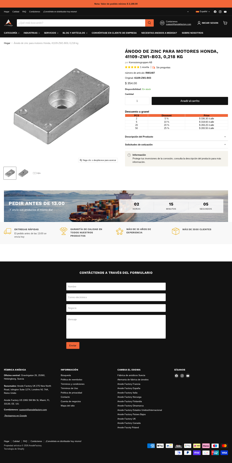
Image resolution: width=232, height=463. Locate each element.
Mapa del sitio (68, 405)
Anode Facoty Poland (128, 427)
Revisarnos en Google (15, 415)
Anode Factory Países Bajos (131, 414)
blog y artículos (74, 33)
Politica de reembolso (71, 379)
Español (203, 11)
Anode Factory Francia (128, 384)
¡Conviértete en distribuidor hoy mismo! (60, 12)
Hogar (6, 12)
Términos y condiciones (72, 384)
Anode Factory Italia (127, 392)
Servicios (50, 33)
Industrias (31, 33)
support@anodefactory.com (178, 24)
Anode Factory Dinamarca (130, 405)
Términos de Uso (69, 388)
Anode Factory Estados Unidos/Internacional (139, 410)
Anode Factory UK (126, 418)
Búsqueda (66, 375)
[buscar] (149, 23)
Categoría (11, 33)
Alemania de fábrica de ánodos (133, 379)
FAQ (24, 12)
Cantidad (129, 94)
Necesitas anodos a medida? (159, 33)
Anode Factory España (128, 388)
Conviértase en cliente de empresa (114, 33)
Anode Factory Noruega (129, 397)
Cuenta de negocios (71, 401)
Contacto (65, 397)
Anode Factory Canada (129, 423)
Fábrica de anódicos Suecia (131, 375)
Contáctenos (34, 12)
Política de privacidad (71, 392)
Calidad (15, 12)
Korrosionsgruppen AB (140, 62)
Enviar (72, 345)
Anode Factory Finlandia (129, 401)
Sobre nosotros (192, 33)
